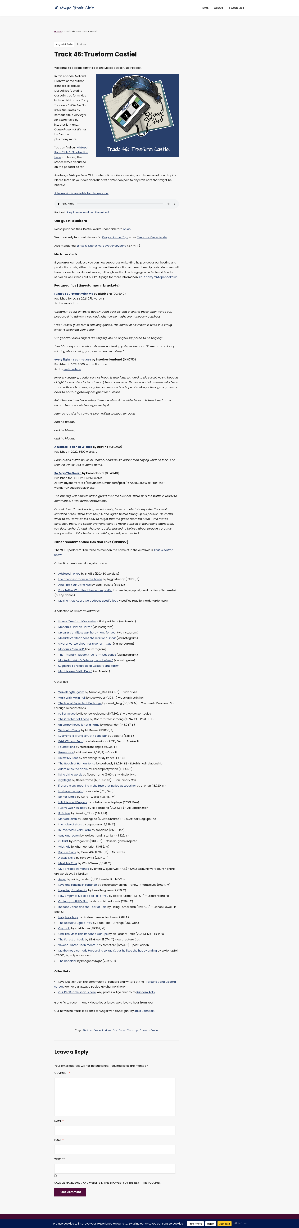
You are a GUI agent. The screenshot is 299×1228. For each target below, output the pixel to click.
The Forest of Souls (71, 939)
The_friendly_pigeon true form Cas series (87, 655)
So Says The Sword (67, 473)
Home (205, 8)
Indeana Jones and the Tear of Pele (82, 907)
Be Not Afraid (67, 797)
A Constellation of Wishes (73, 447)
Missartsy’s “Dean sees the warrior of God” (87, 638)
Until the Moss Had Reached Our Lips (83, 934)
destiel (97, 1030)
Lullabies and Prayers (72, 802)
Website (59, 1159)
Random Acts (145, 992)
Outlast (63, 841)
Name (59, 1121)
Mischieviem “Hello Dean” (75, 671)
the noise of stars (70, 824)
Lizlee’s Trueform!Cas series (77, 621)
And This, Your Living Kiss (74, 585)
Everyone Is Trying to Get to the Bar (82, 736)
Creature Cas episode (152, 237)
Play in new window (80, 212)
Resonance (66, 752)
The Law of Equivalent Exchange (80, 703)
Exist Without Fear (70, 741)
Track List (236, 8)
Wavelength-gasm (71, 692)
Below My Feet (68, 758)
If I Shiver (64, 813)
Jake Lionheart (144, 1011)
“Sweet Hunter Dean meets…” (78, 945)
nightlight (64, 780)
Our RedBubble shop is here (77, 992)
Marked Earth (67, 819)
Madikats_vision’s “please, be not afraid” (85, 660)
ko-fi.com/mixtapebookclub (158, 277)
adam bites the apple (73, 769)
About (218, 8)
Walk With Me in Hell (71, 698)
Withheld (64, 847)
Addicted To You (69, 574)
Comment (62, 1073)
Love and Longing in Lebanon (77, 885)
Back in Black (67, 852)
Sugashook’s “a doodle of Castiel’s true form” (88, 666)
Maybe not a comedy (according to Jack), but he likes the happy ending (107, 951)
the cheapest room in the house (80, 579)
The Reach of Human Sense (77, 763)
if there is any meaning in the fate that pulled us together (97, 786)
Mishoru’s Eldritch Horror (75, 627)
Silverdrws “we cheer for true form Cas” (85, 644)
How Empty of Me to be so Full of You (83, 896)
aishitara (88, 1030)
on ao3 (127, 229)
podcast (107, 1030)
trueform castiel (149, 1030)
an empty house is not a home (78, 725)
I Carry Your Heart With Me (73, 294)
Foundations (67, 747)
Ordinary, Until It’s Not (73, 901)
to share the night (70, 791)
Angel (62, 879)
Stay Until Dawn (69, 836)
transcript (133, 1030)
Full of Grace (67, 714)
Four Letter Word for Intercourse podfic (85, 590)
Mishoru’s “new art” (71, 649)
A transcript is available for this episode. (81, 193)
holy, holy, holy (68, 917)
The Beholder (67, 961)
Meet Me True (67, 863)
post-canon (119, 1030)
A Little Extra (66, 858)
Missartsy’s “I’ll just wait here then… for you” (87, 633)
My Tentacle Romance (73, 869)
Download (102, 212)
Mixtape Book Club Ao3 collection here (71, 152)
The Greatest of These (73, 719)
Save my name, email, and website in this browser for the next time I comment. (108, 1183)
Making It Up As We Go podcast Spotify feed (88, 601)
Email (59, 1140)
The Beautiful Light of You (75, 923)
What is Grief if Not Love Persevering (101, 246)
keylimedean (72, 369)
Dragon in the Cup (115, 237)
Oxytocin (64, 928)
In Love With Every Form (74, 830)
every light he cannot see (72, 360)
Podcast (82, 44)
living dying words (70, 775)
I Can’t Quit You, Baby (72, 808)
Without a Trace (69, 730)
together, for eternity (72, 890)
